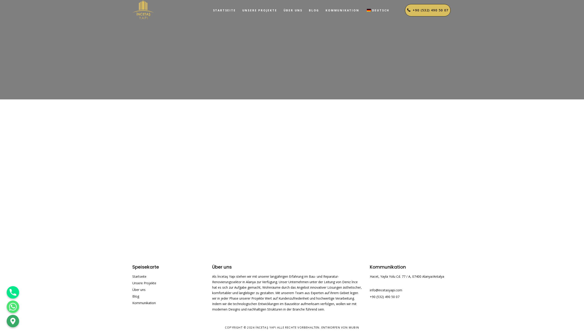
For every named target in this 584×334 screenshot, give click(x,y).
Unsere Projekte (259, 10)
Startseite (224, 10)
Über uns (293, 10)
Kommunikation (342, 10)
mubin (354, 327)
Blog (314, 10)
